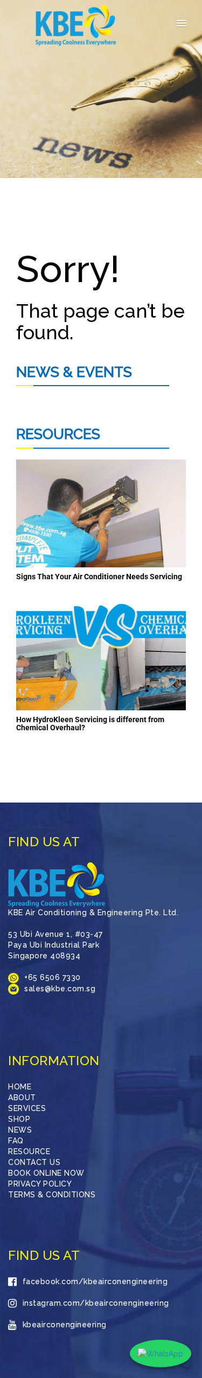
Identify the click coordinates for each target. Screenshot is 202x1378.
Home (19, 1086)
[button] (181, 23)
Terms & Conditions (51, 1194)
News (20, 1130)
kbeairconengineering (65, 1324)
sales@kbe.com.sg (59, 988)
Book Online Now (46, 1173)
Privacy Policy (40, 1184)
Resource (29, 1151)
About (22, 1097)
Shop (19, 1119)
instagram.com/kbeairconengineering (96, 1303)
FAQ (16, 1140)
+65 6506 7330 (52, 977)
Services (27, 1108)
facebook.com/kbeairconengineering (95, 1281)
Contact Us (34, 1162)
